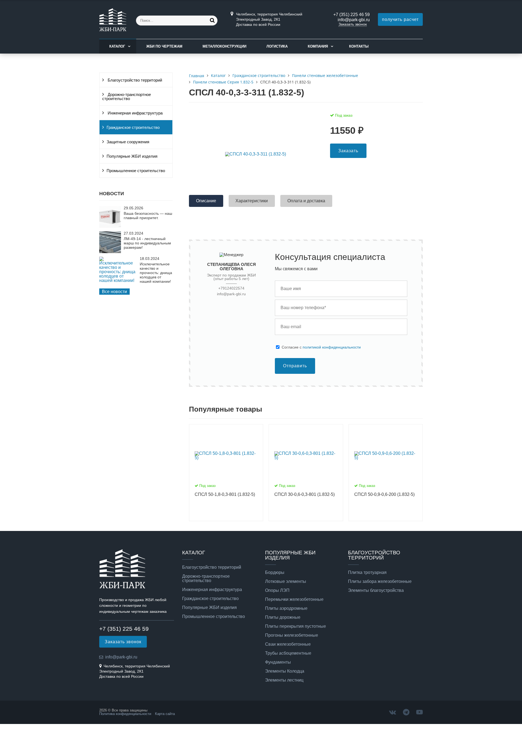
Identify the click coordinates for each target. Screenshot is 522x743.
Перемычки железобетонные (294, 599)
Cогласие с (321, 347)
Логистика (277, 46)
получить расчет (400, 19)
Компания (318, 46)
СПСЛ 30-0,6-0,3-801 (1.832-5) (304, 494)
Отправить (295, 365)
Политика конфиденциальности (125, 714)
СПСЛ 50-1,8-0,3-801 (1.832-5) (225, 494)
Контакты (359, 46)
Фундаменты (278, 662)
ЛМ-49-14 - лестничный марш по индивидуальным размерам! (147, 243)
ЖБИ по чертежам (164, 46)
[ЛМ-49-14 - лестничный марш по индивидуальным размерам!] (110, 251)
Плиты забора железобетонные (380, 581)
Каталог (117, 46)
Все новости (114, 291)
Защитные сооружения (128, 142)
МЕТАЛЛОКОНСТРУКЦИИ (224, 46)
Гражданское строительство (133, 127)
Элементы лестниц (284, 680)
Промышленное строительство (136, 171)
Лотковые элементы (285, 581)
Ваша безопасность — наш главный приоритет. (148, 215)
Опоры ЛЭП (277, 590)
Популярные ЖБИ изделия (132, 156)
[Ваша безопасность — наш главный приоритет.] (110, 226)
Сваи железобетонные (288, 644)
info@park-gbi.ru (354, 19)
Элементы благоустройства (376, 590)
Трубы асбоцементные (288, 653)
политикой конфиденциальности (332, 347)
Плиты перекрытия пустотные (295, 626)
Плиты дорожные (282, 617)
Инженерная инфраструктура (135, 113)
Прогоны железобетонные (291, 635)
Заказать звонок (352, 24)
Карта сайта (165, 714)
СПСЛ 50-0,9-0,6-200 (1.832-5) (384, 494)
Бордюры (274, 572)
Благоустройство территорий (134, 80)
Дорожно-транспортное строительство (126, 96)
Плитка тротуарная (367, 572)
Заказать (348, 150)
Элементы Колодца (284, 671)
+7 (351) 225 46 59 (351, 14)
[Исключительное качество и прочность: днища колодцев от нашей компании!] (118, 280)
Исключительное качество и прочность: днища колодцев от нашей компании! (156, 273)
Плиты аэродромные (286, 608)
